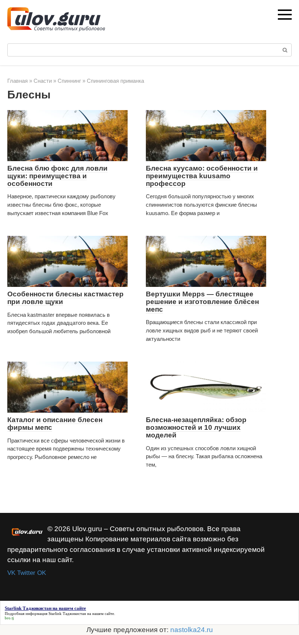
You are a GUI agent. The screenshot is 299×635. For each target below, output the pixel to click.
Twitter (26, 572)
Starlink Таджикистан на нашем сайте (81, 613)
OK (41, 572)
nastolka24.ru (191, 630)
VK (11, 572)
